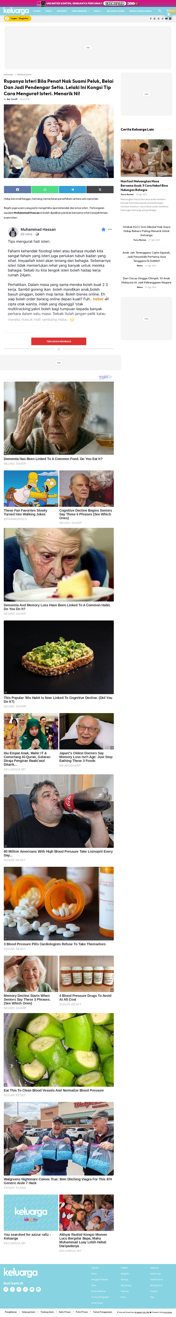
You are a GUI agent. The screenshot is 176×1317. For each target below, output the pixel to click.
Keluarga (8, 74)
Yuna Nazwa (127, 194)
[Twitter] (159, 19)
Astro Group (167, 1312)
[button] (160, 11)
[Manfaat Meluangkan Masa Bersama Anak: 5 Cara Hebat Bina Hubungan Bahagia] (146, 158)
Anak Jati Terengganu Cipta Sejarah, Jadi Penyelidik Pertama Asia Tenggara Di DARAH (146, 257)
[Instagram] (155, 19)
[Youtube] (166, 19)
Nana (140, 265)
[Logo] (16, 11)
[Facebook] (151, 19)
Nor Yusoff (12, 99)
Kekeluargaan (24, 74)
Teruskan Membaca (58, 341)
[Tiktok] (162, 19)
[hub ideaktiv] (168, 9)
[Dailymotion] (170, 19)
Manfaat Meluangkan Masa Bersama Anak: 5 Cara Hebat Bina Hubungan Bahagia (144, 185)
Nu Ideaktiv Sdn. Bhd (142, 1312)
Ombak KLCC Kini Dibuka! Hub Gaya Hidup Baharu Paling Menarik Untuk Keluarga (146, 231)
